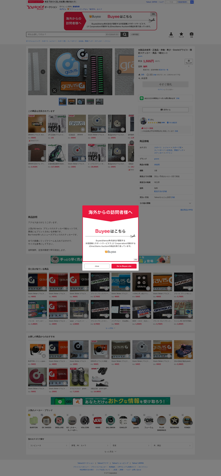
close (97, 266)
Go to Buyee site (124, 266)
